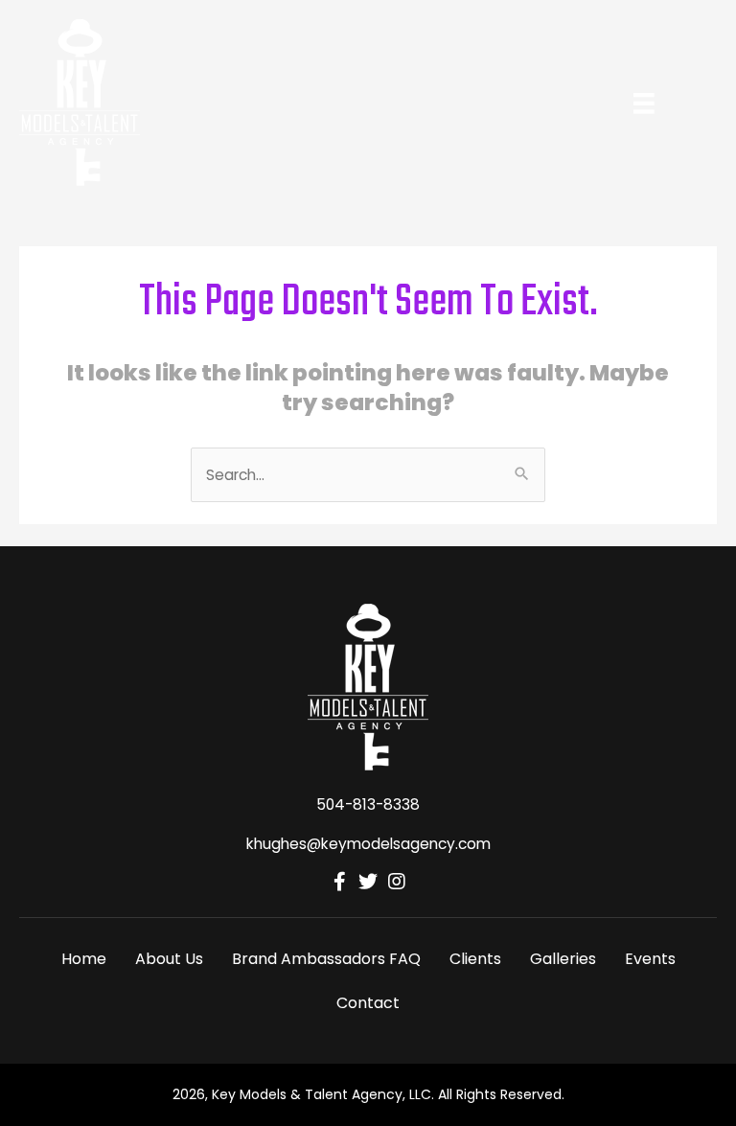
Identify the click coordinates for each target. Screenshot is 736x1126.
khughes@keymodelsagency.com (368, 844)
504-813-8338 (368, 804)
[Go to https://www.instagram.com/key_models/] (396, 883)
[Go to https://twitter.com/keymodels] (368, 883)
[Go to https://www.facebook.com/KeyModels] (339, 883)
